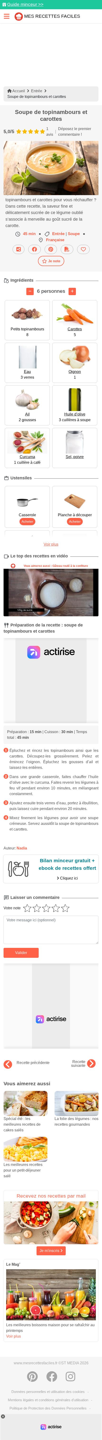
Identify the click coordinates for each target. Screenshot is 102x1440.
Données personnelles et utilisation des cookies (48, 1392)
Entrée (36, 91)
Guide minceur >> (25, 4)
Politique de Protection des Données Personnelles (48, 1408)
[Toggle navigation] (6, 16)
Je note (54, 261)
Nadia (22, 848)
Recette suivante (78, 1064)
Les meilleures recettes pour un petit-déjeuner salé (23, 1170)
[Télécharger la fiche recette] (67, 249)
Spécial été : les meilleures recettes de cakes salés (22, 1124)
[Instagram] (70, 1376)
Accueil (18, 91)
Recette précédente (33, 1063)
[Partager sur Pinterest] (51, 249)
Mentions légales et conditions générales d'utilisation (48, 1400)
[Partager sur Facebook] (34, 249)
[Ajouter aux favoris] (83, 249)
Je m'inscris (50, 1251)
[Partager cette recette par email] (18, 249)
